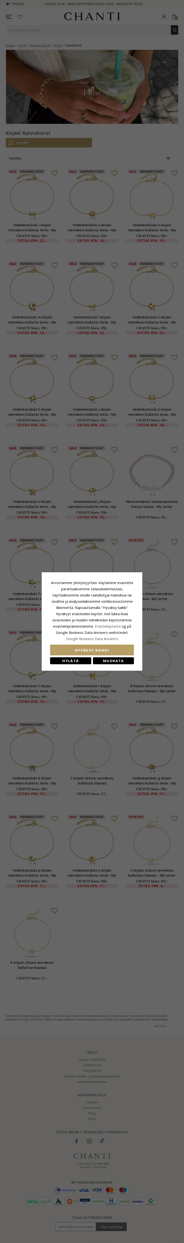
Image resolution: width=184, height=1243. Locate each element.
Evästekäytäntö (108, 626)
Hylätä (70, 660)
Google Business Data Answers (92, 638)
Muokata (113, 660)
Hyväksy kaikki (92, 650)
